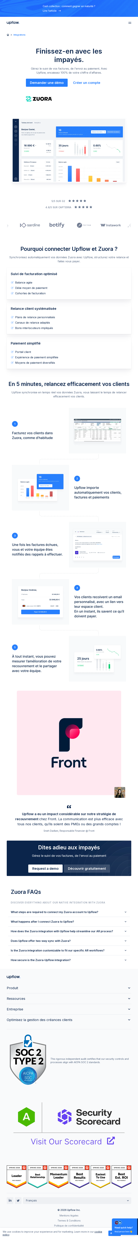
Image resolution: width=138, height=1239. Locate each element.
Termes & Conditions (69, 1220)
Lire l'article (50, 10)
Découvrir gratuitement (87, 869)
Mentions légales (69, 1215)
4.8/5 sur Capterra (58, 207)
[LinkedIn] (10, 1200)
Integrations (19, 35)
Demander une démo (47, 83)
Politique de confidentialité (69, 1225)
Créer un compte (86, 83)
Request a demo (45, 869)
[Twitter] (18, 1200)
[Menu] (129, 23)
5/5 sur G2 (58, 201)
